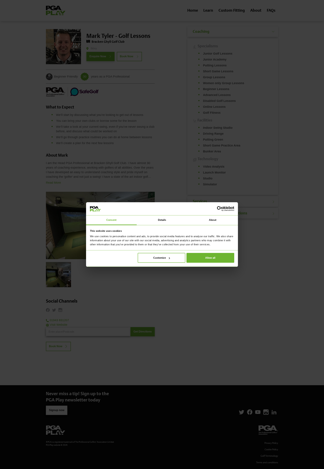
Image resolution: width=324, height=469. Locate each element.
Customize (159, 257)
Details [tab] (162, 219)
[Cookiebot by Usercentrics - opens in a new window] (219, 208)
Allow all (210, 257)
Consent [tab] (111, 219)
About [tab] (212, 219)
